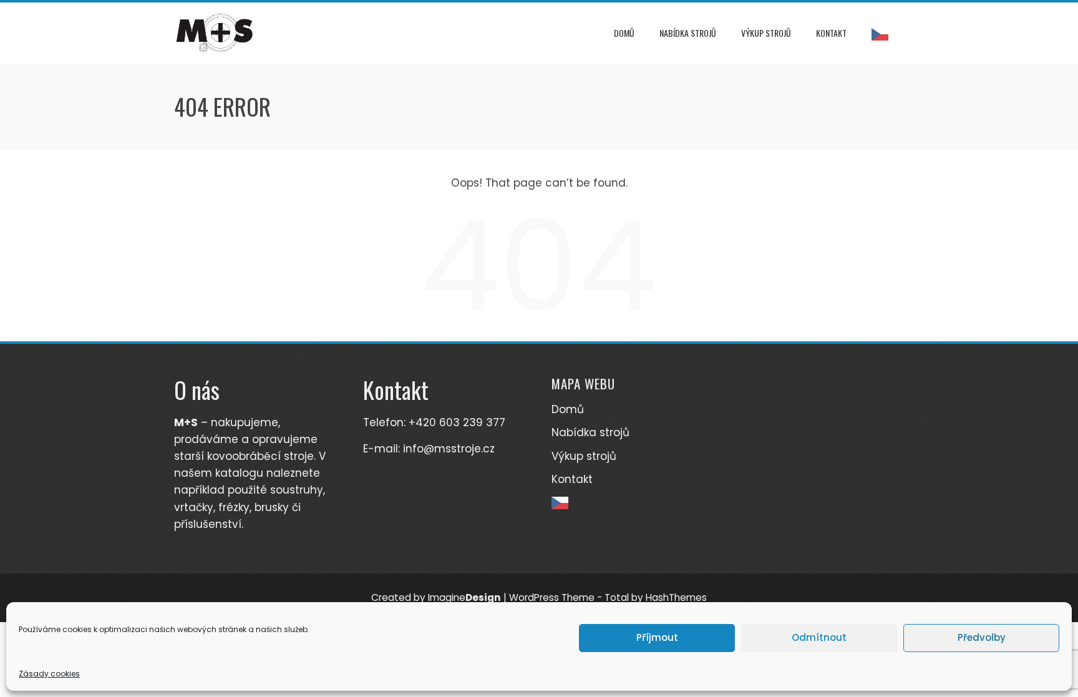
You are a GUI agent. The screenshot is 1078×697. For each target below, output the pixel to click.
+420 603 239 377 (457, 422)
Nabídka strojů (687, 32)
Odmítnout (819, 637)
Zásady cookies (49, 673)
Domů (624, 32)
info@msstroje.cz (449, 448)
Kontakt (831, 32)
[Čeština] (883, 33)
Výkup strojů (766, 32)
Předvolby (982, 637)
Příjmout (657, 637)
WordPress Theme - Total (569, 597)
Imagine (464, 597)
